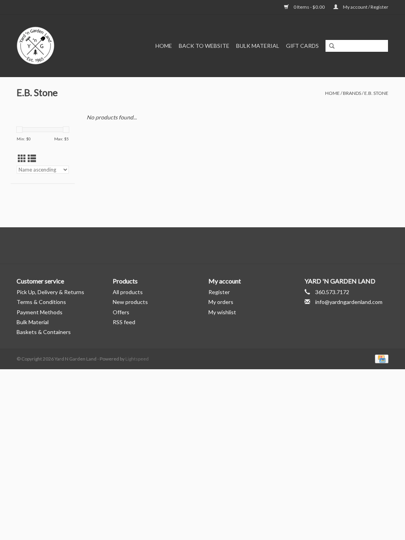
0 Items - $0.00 (309, 7)
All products (128, 292)
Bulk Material (257, 45)
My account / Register (365, 7)
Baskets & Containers (44, 332)
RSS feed (124, 322)
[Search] (332, 46)
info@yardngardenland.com (348, 301)
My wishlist (222, 312)
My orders (220, 301)
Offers (121, 312)
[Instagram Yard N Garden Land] (216, 245)
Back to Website (204, 45)
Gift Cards (302, 45)
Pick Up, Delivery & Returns (50, 292)
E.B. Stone (376, 93)
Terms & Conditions (41, 301)
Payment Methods (39, 312)
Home (163, 45)
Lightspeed (137, 359)
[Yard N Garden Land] (42, 45)
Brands (352, 93)
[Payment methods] (380, 358)
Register (219, 292)
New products (130, 301)
